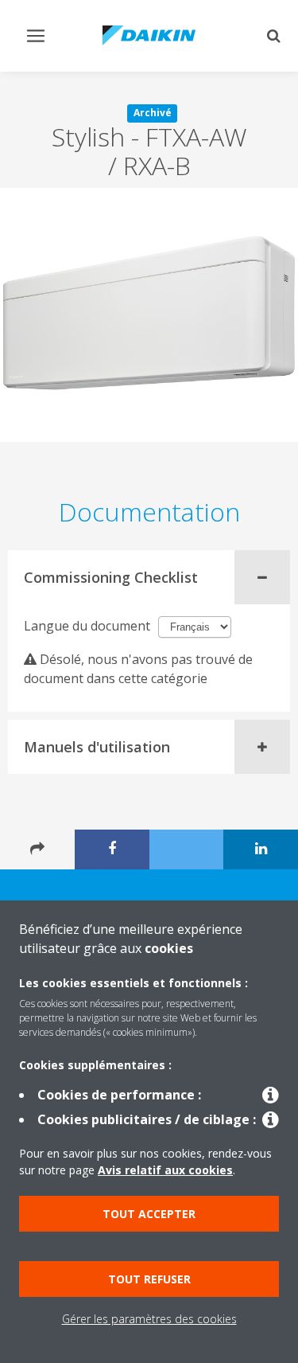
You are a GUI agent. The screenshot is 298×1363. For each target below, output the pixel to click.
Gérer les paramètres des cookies (149, 1318)
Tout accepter (149, 1213)
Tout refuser (149, 1279)
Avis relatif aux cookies (165, 1169)
